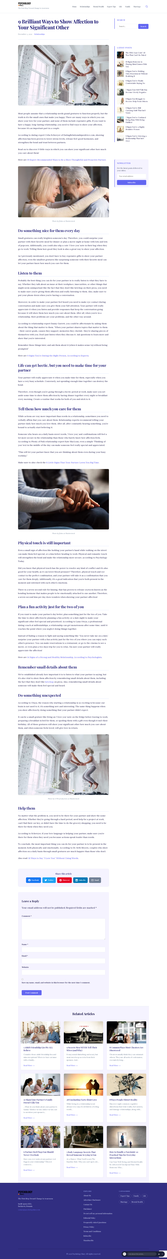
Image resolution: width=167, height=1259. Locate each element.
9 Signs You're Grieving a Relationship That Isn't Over (136, 138)
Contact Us (88, 1204)
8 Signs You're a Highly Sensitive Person (135, 128)
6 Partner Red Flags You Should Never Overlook (39, 1153)
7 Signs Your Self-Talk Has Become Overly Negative (136, 91)
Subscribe (132, 182)
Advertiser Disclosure (92, 1200)
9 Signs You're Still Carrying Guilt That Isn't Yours (136, 110)
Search (143, 26)
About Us (87, 1195)
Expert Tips (111, 6)
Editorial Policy (89, 1218)
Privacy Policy (89, 1227)
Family (127, 6)
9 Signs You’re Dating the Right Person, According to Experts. (58, 355)
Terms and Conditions (92, 1231)
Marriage (137, 6)
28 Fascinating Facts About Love (82, 1099)
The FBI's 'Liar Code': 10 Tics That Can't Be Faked (136, 54)
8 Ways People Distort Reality (123, 1099)
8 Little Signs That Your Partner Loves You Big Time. (72, 462)
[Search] (146, 6)
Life (120, 6)
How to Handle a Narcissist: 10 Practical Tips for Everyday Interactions (124, 1155)
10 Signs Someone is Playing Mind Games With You (136, 64)
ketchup (49, 682)
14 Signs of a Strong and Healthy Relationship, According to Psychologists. (64, 657)
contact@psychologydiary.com (29, 1210)
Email (25, 956)
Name (25, 944)
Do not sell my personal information (98, 1213)
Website (25, 967)
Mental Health (98, 6)
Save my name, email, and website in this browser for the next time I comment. (56, 983)
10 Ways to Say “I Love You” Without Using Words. (53, 858)
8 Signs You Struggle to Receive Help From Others (137, 100)
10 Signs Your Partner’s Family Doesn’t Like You (38, 1101)
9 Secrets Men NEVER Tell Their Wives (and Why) (82, 1049)
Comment (27, 916)
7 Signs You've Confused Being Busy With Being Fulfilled (136, 119)
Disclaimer (88, 1209)
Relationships (85, 6)
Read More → (29, 1065)
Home (74, 6)
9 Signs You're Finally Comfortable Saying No (135, 82)
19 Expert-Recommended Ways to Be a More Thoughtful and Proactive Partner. (66, 159)
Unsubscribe (89, 1240)
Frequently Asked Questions (95, 1222)
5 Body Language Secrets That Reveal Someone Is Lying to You (81, 1153)
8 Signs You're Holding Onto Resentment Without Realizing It (137, 73)
